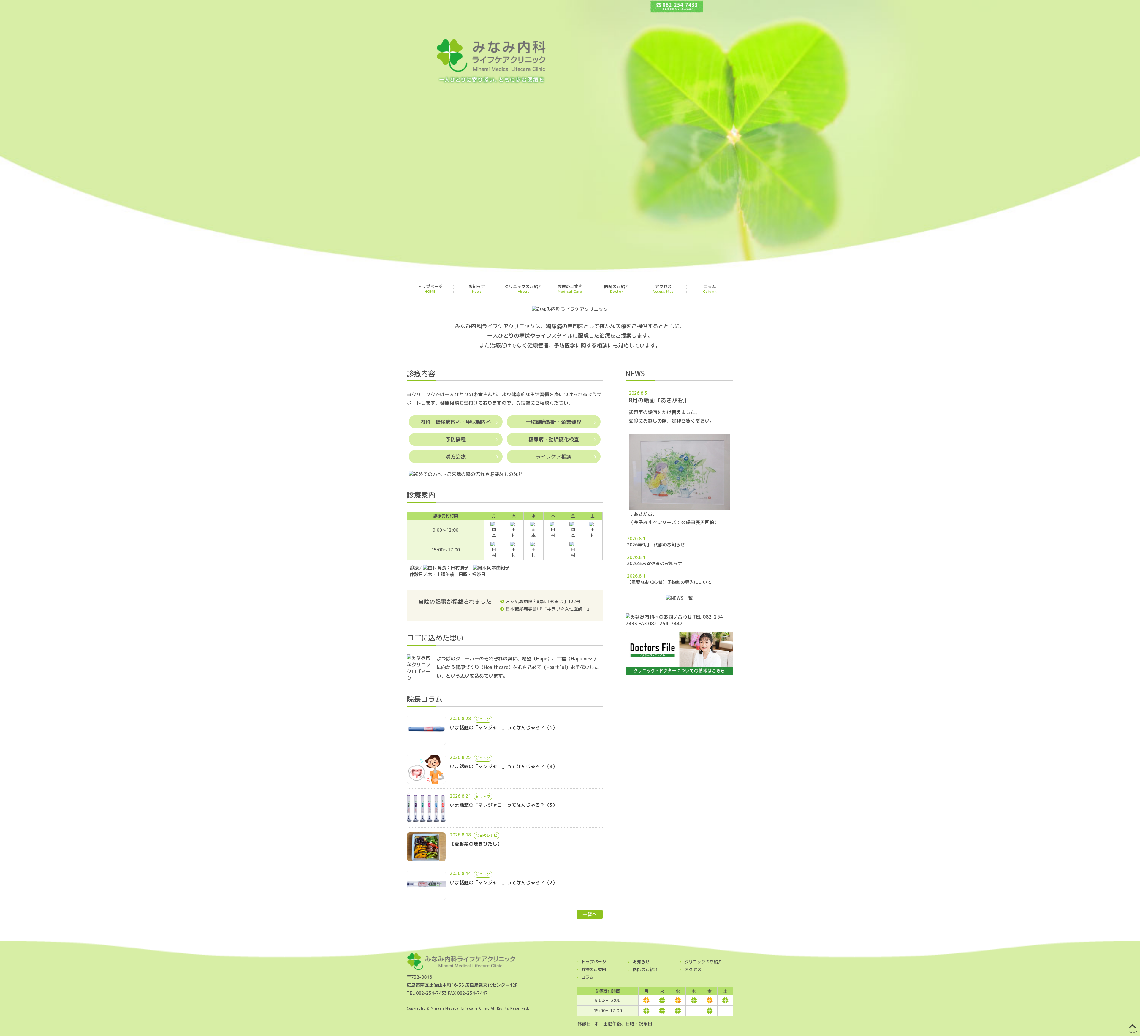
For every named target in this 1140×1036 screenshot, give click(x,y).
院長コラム (424, 699)
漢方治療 (456, 456)
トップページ (430, 289)
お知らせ (476, 289)
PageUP (1132, 1031)
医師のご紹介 (616, 289)
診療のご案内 (570, 289)
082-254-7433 (431, 993)
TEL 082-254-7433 (677, 6)
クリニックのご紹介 (523, 289)
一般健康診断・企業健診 (553, 421)
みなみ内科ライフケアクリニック (491, 61)
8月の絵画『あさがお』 (659, 400)
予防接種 (456, 439)
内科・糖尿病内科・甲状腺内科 (455, 421)
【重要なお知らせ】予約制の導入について (671, 582)
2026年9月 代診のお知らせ (667, 545)
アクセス (663, 289)
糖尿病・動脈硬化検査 (553, 439)
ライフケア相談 (553, 456)
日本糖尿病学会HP (524, 609)
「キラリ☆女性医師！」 (566, 609)
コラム (710, 289)
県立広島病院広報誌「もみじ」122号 (543, 601)
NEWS (635, 373)
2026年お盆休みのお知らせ (670, 563)
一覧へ (589, 914)
